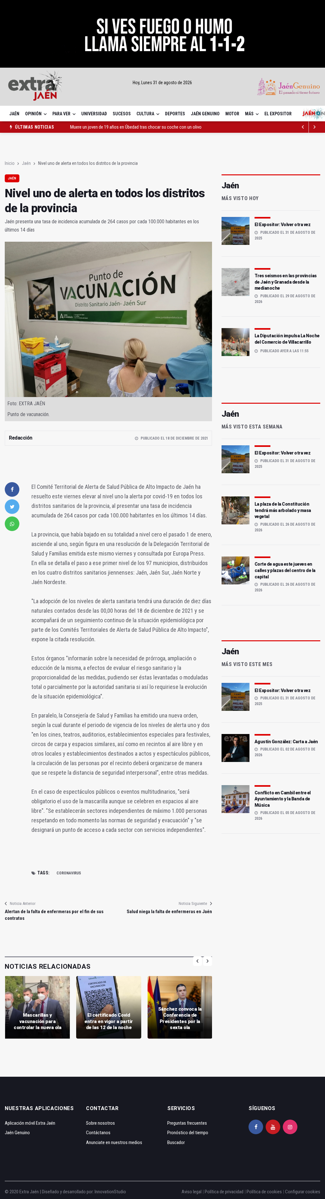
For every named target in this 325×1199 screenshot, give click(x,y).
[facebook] (12, 489)
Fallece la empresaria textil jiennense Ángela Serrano (118, 127)
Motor (232, 113)
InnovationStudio (110, 1192)
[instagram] (290, 1127)
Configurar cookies (302, 1192)
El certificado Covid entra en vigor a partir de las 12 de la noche (108, 1021)
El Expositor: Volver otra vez (283, 224)
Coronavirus (68, 873)
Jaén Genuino (205, 113)
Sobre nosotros (100, 1123)
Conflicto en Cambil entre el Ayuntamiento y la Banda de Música (283, 799)
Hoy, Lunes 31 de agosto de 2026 (162, 82)
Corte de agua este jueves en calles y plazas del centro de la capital (285, 570)
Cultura (145, 113)
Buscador (176, 1142)
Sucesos (122, 113)
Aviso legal (192, 1192)
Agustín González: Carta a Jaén (286, 741)
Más (249, 113)
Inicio (10, 163)
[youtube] (273, 1127)
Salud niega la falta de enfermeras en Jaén (169, 911)
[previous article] (314, 127)
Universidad (94, 113)
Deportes (175, 113)
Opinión (33, 113)
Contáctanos (98, 1132)
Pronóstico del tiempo (187, 1132)
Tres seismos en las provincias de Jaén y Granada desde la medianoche (286, 282)
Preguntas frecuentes (187, 1123)
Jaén (14, 113)
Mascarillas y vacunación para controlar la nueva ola (37, 1021)
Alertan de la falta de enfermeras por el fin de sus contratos (54, 915)
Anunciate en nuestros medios (114, 1142)
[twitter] (12, 506)
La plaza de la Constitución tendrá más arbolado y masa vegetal (283, 510)
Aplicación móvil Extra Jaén (30, 1123)
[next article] (303, 127)
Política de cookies (264, 1192)
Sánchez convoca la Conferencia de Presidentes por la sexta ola (180, 1018)
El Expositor (278, 113)
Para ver (61, 113)
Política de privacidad (224, 1192)
